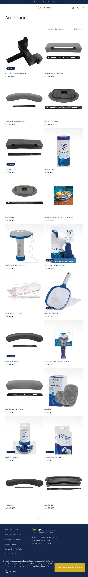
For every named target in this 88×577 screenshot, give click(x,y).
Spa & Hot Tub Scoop (51, 313)
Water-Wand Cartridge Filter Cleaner (56, 361)
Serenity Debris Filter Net (13, 313)
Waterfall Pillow (10, 169)
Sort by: (50, 29)
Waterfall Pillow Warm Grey (53, 73)
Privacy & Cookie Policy (14, 549)
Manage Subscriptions (13, 534)
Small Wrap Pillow (11, 361)
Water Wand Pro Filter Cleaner (54, 265)
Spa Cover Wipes (49, 169)
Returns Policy (10, 544)
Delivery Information (13, 539)
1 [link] (38, 518)
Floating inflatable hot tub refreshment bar (58, 217)
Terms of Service (11, 554)
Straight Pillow (49, 505)
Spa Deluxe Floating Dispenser (15, 265)
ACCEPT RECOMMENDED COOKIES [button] (69, 567)
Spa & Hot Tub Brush (12, 457)
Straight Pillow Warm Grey (14, 409)
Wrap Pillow (9, 505)
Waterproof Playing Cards (52, 457)
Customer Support (12, 529)
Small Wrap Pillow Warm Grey (15, 121)
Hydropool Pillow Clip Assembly (16, 73)
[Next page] (49, 517)
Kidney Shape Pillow (51, 121)
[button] (4, 8)
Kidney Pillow (9, 217)
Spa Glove (47, 409)
